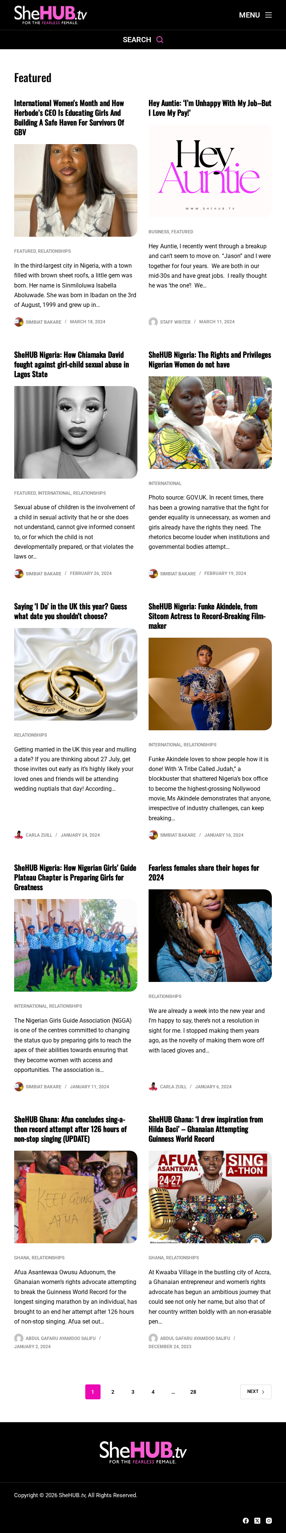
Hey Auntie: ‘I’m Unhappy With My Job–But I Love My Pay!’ (210, 107)
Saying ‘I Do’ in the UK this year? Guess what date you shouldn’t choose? (70, 610)
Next (252, 1391)
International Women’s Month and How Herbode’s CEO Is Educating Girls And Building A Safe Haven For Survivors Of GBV (69, 117)
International (54, 493)
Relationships (54, 251)
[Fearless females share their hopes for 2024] (210, 935)
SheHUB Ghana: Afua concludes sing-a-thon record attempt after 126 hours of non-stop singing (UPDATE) (70, 1128)
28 (193, 1392)
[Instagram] (269, 1521)
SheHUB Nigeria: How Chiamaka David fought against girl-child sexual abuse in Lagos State (71, 364)
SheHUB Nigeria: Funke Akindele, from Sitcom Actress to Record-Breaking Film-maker (207, 615)
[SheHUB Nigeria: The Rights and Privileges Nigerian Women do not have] (210, 422)
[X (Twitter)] (257, 1521)
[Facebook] (246, 1521)
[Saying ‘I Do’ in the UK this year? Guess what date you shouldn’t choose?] (75, 674)
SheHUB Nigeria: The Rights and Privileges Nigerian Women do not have (210, 359)
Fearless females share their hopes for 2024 (204, 872)
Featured (25, 251)
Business (159, 231)
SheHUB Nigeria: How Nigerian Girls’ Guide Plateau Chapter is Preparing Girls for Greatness (75, 877)
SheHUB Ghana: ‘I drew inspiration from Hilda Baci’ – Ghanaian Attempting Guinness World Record (206, 1128)
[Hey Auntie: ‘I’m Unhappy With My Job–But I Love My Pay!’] (210, 171)
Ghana (21, 1257)
